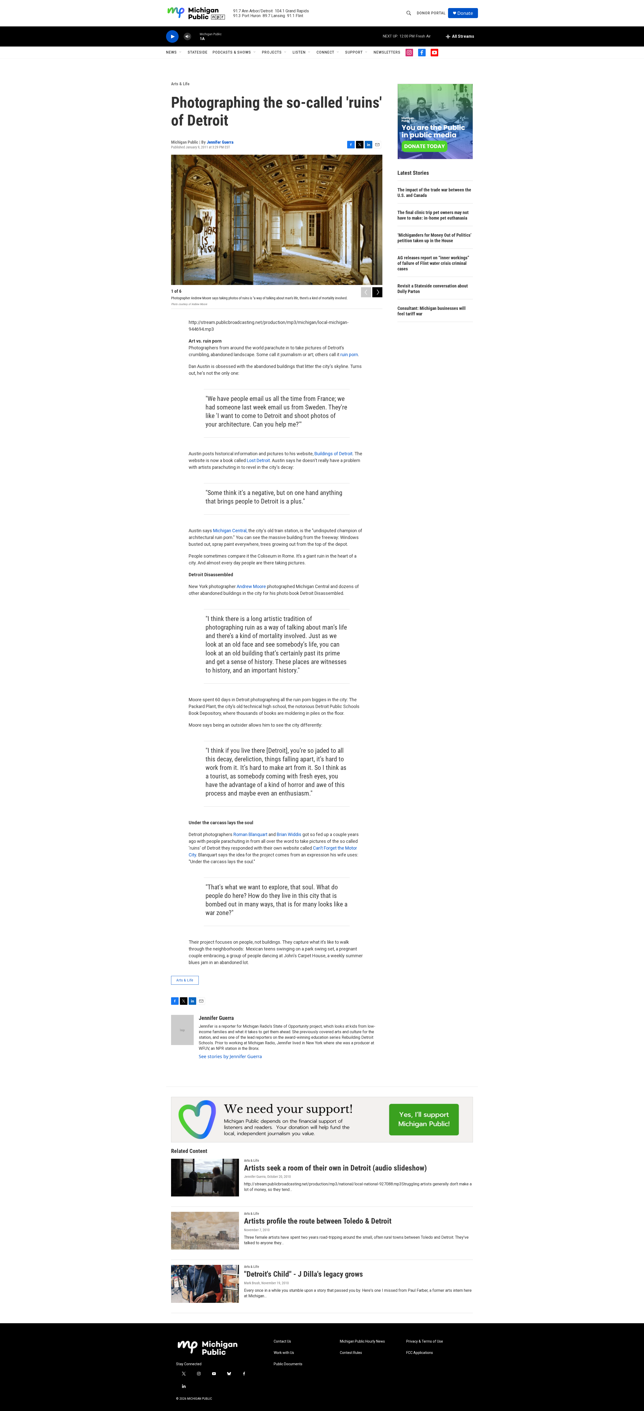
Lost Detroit (258, 460)
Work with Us (284, 1353)
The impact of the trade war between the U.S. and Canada (434, 192)
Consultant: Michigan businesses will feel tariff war (431, 311)
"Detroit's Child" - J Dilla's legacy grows (303, 1274)
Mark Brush (252, 1283)
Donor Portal (431, 13)
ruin (344, 354)
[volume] (187, 36)
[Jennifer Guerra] (182, 1030)
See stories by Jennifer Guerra (230, 1056)
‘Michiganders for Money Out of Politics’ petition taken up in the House (434, 237)
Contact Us (282, 1341)
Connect (325, 52)
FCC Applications (419, 1353)
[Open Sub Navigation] (181, 52)
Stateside (198, 52)
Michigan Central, (230, 530)
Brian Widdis (289, 834)
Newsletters (387, 52)
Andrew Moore (251, 586)
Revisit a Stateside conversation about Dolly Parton (432, 288)
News (171, 52)
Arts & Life (180, 83)
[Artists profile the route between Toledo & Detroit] (205, 1231)
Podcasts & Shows (232, 52)
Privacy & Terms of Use (424, 1341)
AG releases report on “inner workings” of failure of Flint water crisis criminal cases (433, 263)
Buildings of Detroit (333, 453)
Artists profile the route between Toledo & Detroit (317, 1221)
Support (354, 52)
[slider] (195, 36)
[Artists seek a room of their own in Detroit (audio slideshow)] (205, 1177)
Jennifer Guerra (220, 142)
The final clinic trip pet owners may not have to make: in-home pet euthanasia (433, 215)
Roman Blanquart (250, 834)
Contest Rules (351, 1353)
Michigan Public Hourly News (362, 1341)
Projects (272, 52)
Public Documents (288, 1364)
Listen (299, 52)
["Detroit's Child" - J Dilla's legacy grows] (205, 1284)
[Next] (377, 292)
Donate (465, 13)
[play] (172, 36)
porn (353, 354)
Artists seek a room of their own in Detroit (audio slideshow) (335, 1168)
